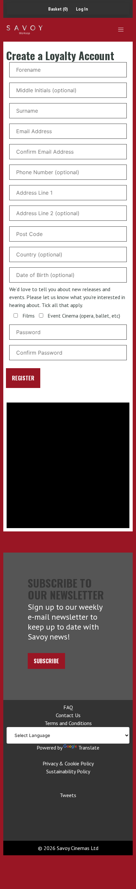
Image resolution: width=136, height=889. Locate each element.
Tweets (68, 795)
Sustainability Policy (68, 771)
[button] (120, 29)
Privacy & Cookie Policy (68, 763)
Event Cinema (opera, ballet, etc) (84, 315)
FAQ (68, 707)
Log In (82, 9)
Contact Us (68, 715)
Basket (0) (58, 9)
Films (28, 315)
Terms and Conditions (68, 723)
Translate (88, 747)
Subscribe (46, 661)
